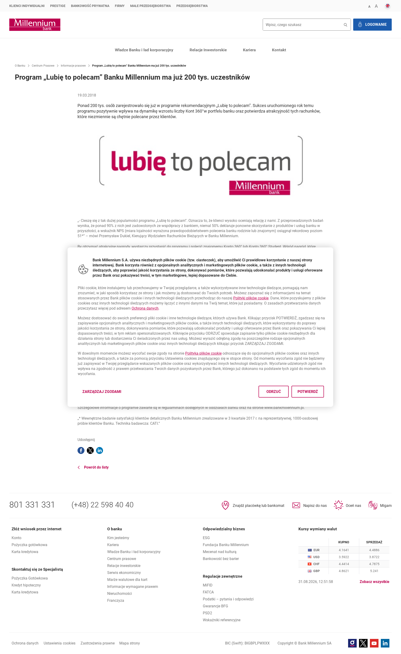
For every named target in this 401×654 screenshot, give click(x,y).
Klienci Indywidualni (27, 6)
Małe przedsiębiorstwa (150, 6)
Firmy (120, 6)
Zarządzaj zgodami (104, 392)
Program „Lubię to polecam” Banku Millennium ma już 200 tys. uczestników (139, 65)
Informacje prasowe (73, 65)
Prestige (57, 6)
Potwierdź (308, 391)
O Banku (20, 65)
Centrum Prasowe (43, 65)
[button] (369, 6)
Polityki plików (250, 298)
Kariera (249, 50)
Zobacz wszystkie (374, 581)
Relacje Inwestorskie (208, 50)
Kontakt (279, 50)
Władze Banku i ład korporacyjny (144, 50)
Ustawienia (59, 643)
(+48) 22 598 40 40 (102, 504)
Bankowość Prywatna (90, 6)
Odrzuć (274, 391)
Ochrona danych (145, 308)
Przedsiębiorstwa (192, 6)
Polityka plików (203, 353)
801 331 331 (32, 505)
